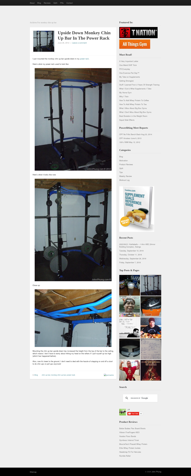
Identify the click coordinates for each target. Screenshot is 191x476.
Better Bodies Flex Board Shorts (132, 428)
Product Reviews (126, 164)
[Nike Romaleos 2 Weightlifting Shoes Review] (151, 306)
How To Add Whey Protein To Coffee (134, 100)
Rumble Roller (125, 455)
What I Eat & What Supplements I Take (135, 88)
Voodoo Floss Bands (127, 436)
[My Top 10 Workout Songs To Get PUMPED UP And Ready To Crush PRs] (151, 370)
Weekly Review (125, 176)
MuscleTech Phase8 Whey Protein (133, 444)
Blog (39, 3)
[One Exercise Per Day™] (129, 306)
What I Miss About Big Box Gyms (133, 108)
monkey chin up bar (58, 375)
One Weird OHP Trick (128, 65)
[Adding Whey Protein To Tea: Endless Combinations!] (129, 285)
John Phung (156, 471)
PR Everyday (124, 69)
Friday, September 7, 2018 (130, 262)
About (32, 3)
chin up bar (46, 375)
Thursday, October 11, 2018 (130, 254)
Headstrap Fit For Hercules (130, 452)
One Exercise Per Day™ (129, 73)
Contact (69, 3)
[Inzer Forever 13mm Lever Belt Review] (129, 349)
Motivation (123, 160)
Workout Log (124, 180)
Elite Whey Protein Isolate (129, 448)
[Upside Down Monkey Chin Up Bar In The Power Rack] (43, 41)
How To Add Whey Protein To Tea (133, 104)
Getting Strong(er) (126, 80)
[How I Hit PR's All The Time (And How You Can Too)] (129, 327)
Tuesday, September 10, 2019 (131, 250)
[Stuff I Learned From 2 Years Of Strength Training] (151, 349)
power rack (84, 58)
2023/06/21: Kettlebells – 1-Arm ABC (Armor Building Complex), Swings (137, 245)
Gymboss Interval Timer (129, 440)
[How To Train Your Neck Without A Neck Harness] (151, 327)
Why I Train (123, 96)
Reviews (47, 3)
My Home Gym (125, 92)
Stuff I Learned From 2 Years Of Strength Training (139, 84)
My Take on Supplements (129, 77)
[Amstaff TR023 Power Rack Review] (151, 285)
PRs (62, 3)
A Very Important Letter (128, 61)
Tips (121, 172)
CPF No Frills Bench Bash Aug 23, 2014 (135, 134)
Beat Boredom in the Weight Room (133, 116)
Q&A (55, 3)
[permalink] (108, 375)
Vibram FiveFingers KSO (129, 432)
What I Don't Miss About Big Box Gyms (135, 112)
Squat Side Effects (127, 120)
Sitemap (33, 472)
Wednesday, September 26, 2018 (132, 258)
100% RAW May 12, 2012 (129, 142)
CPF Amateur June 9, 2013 (130, 138)
